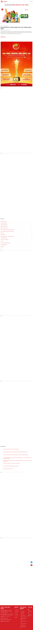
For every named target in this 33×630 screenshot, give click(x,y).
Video (1, 247)
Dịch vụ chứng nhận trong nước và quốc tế (7, 229)
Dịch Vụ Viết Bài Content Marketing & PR (7, 231)
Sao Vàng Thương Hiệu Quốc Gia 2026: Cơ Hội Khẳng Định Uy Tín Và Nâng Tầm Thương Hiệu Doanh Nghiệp (17, 458)
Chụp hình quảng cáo (4, 224)
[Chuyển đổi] (31, 221)
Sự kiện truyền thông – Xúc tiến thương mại (7, 236)
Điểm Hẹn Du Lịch (23, 616)
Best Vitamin (23, 625)
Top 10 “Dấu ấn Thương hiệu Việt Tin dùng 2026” (11, 449)
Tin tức (2, 241)
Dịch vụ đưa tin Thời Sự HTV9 (8, 468)
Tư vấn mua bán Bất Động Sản (5, 242)
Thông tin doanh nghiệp (4, 239)
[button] (30, 1)
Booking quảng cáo (4, 221)
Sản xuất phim (3, 234)
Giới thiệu (16, 609)
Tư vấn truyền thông (4, 244)
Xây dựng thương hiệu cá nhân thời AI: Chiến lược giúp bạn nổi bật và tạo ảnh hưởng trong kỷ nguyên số (17, 461)
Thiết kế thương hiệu (4, 237)
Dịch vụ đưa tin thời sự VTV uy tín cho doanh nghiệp (11, 463)
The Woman (23, 611)
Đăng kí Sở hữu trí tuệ (4, 226)
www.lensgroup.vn (7, 621)
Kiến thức (16, 614)
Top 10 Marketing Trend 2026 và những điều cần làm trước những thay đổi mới (15, 454)
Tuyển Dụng (2, 246)
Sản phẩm (17, 611)
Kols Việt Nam (23, 615)
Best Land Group (23, 623)
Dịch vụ (16, 612)
